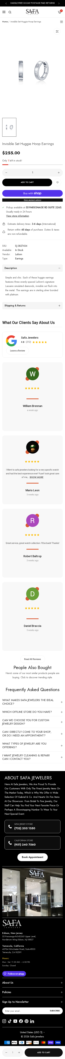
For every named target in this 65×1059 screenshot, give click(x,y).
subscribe (55, 1010)
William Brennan (32, 406)
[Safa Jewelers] (32, 12)
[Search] (10, 12)
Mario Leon (32, 490)
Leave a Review (17, 350)
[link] (32, 892)
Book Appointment (32, 857)
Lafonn (18, 254)
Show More (36, 477)
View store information (17, 216)
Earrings (19, 258)
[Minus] (6, 173)
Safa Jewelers (29, 337)
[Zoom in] (57, 31)
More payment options (32, 200)
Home (5, 21)
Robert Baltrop (32, 556)
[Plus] (58, 173)
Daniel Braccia (32, 625)
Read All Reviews (32, 659)
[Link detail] (4, 1021)
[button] (6, 3)
